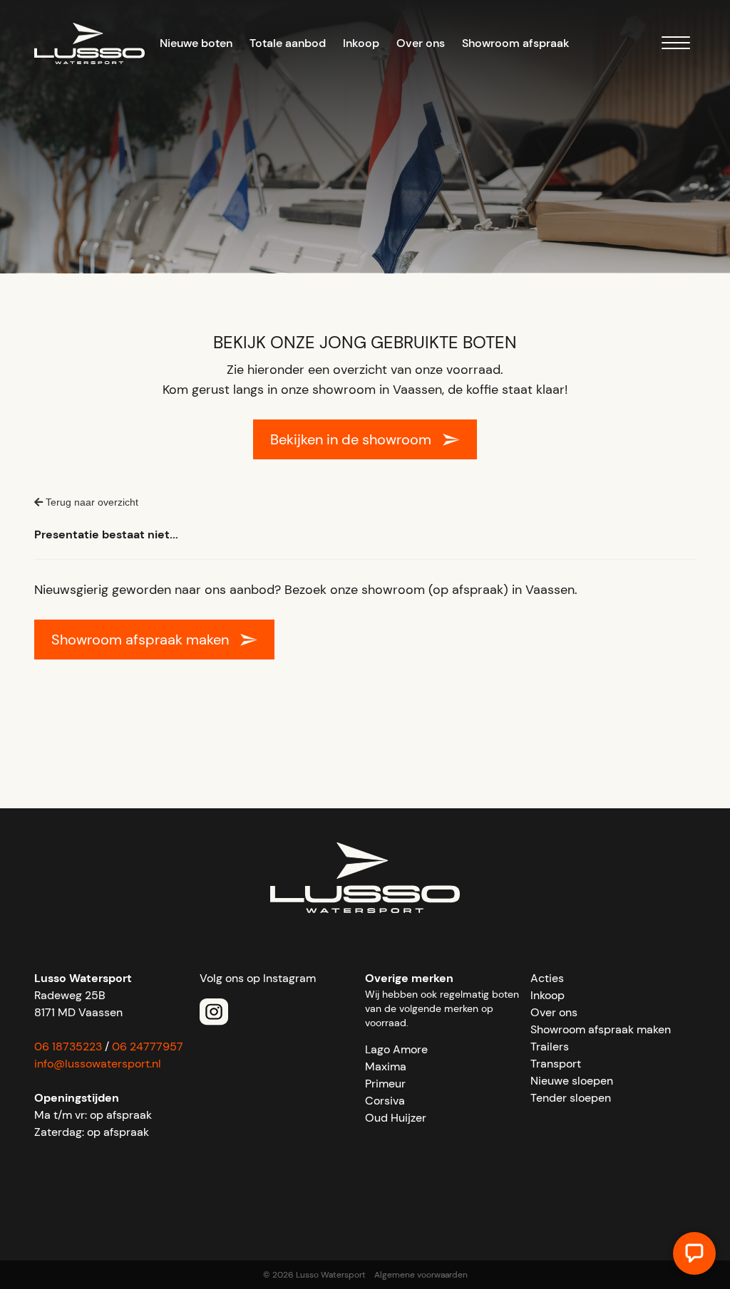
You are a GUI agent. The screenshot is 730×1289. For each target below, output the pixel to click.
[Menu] (676, 45)
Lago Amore (396, 1049)
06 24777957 (147, 1046)
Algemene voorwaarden (421, 1274)
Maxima (385, 1066)
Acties (547, 978)
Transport (555, 1063)
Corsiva (385, 1100)
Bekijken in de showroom (350, 439)
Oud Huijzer (395, 1117)
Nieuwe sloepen (571, 1080)
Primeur (385, 1083)
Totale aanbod (288, 43)
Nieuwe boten (196, 43)
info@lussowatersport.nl (97, 1063)
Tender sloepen (570, 1097)
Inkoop (361, 43)
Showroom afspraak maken (140, 639)
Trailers (549, 1046)
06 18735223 (68, 1046)
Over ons (420, 43)
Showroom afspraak (516, 43)
